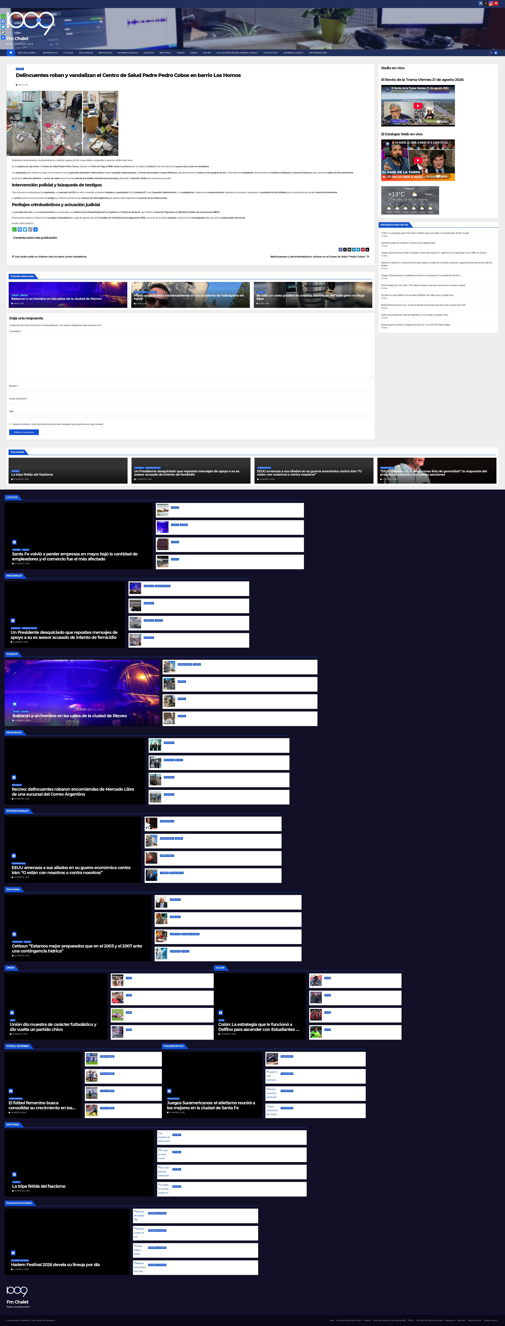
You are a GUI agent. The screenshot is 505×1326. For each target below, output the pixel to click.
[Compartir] (3, 37)
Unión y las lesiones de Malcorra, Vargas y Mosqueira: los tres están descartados (167, 1016)
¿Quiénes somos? (293, 53)
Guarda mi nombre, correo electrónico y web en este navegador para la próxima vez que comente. (57, 424)
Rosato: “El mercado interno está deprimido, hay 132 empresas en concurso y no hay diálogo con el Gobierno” (227, 921)
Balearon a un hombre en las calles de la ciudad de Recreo (56, 299)
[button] (491, 53)
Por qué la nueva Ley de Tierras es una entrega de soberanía (204, 1156)
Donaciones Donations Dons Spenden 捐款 (389, 1320)
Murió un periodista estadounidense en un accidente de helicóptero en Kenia (189, 297)
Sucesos (149, 53)
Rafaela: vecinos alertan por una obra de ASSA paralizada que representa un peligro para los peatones (217, 781)
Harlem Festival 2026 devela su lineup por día (55, 1264)
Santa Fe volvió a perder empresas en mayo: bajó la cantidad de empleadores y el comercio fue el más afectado (75, 556)
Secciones (461, 1320)
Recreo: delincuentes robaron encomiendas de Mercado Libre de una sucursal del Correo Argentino (73, 792)
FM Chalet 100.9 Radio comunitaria (429, 1320)
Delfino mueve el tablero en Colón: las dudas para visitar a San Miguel (360, 999)
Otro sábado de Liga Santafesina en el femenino (125, 1095)
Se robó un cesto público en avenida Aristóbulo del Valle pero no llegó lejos (310, 297)
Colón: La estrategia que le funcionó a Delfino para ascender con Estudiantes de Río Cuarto (425, 233)
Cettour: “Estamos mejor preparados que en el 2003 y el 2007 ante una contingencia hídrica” (77, 948)
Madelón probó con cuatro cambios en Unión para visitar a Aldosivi (160, 999)
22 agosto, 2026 (21, 479)
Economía (16, 549)
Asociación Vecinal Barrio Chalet (237, 53)
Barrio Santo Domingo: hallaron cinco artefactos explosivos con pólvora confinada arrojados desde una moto (234, 720)
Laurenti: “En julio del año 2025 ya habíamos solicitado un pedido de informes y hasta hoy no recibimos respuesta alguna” (233, 903)
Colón (207, 53)
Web (11, 411)
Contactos (271, 53)
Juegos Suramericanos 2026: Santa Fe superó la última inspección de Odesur (321, 1112)
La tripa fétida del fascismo (32, 474)
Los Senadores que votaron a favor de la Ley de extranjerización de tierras (211, 1139)
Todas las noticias (474, 1320)
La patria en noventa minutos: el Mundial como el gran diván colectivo (208, 1190)
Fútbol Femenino (15, 1098)
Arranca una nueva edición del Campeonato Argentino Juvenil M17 (315, 1095)
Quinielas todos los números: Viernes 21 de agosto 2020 (408, 243)
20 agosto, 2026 (22, 956)
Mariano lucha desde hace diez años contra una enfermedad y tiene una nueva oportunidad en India (200, 1269)
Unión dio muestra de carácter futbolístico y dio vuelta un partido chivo (414, 315)
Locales (68, 53)
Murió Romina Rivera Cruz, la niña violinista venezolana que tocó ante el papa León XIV (423, 305)
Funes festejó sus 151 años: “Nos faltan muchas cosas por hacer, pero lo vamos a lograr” (423, 285)
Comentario (15, 331)
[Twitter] (3, 26)
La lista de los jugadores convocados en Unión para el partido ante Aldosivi (165, 982)
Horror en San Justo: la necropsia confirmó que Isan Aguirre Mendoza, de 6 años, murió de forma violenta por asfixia (224, 798)
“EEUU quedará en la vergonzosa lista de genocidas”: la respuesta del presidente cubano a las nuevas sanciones (433, 472)
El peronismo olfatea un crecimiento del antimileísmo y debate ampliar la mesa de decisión (191, 590)
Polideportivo (173, 1098)
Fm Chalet (18, 38)
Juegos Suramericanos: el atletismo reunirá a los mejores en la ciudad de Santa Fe (421, 275)
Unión (193, 53)
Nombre (13, 386)
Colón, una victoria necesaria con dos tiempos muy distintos (355, 1016)
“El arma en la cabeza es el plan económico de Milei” (171, 641)
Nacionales (86, 53)
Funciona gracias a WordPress (19, 1320)
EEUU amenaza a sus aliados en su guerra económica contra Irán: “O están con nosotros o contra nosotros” (309, 472)
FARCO (181, 53)
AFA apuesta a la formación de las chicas (121, 1060)
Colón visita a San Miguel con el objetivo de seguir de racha (355, 982)
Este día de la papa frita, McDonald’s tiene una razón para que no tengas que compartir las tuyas (198, 1217)
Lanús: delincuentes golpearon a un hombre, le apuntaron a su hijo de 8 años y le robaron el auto (194, 624)
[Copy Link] (3, 32)
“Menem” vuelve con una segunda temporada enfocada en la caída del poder (188, 1234)
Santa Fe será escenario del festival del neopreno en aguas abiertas (316, 1077)
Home (332, 1320)
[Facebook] (3, 21)
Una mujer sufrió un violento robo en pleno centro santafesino (50, 256)
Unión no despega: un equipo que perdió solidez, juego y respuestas (162, 1033)
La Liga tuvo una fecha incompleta (118, 1077)
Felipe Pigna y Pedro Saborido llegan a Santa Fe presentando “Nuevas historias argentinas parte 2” (199, 1251)
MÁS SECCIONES (27, 53)
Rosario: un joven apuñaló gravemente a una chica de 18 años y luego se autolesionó (208, 764)
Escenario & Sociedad (190, 934)
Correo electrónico (18, 399)
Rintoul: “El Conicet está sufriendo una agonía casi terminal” (201, 955)
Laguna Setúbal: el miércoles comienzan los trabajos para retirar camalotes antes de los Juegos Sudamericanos (229, 511)
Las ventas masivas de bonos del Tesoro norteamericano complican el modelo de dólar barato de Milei (213, 877)
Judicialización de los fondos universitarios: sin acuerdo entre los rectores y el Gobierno (189, 607)
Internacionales (128, 53)
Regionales (105, 53)
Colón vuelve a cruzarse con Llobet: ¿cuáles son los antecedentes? (359, 1033)
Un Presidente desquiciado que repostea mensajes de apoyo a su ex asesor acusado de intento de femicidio (186, 472)
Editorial (165, 53)
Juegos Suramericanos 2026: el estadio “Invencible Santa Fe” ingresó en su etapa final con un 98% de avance (434, 253)
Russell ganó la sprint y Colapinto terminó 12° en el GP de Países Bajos (415, 325)
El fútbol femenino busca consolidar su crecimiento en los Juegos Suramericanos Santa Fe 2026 (40, 1110)
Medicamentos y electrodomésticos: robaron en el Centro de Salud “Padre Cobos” (318, 256)
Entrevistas (50, 53)
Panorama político (153, 467)
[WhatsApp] (3, 16)
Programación (318, 53)
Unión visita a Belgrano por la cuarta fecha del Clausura (128, 1112)
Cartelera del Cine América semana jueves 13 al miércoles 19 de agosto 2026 (209, 938)
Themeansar (50, 1320)
